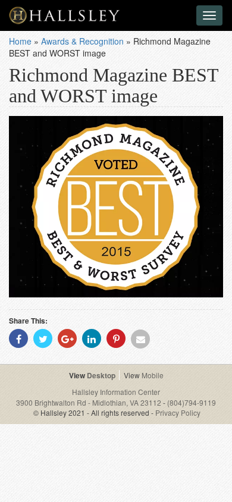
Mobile (153, 375)
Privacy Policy (177, 412)
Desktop (101, 375)
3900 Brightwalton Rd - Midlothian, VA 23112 (89, 402)
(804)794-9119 (191, 402)
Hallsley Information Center (116, 392)
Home (20, 41)
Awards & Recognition (82, 41)
